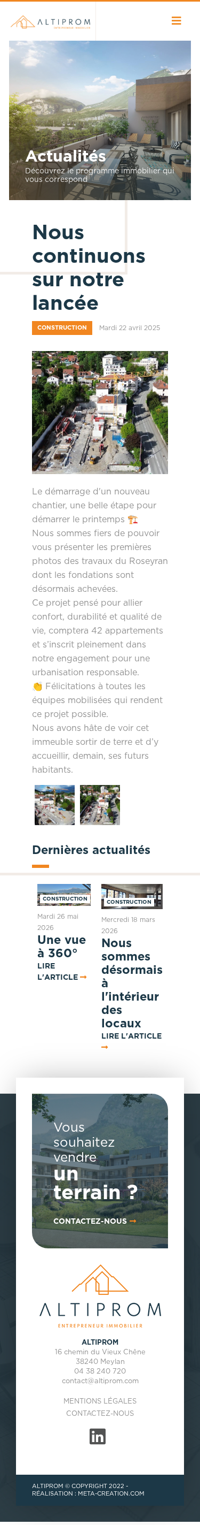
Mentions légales (100, 1401)
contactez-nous (90, 1221)
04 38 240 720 (100, 1371)
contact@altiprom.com (100, 1381)
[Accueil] (49, 21)
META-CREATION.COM (111, 1494)
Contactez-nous (100, 1413)
